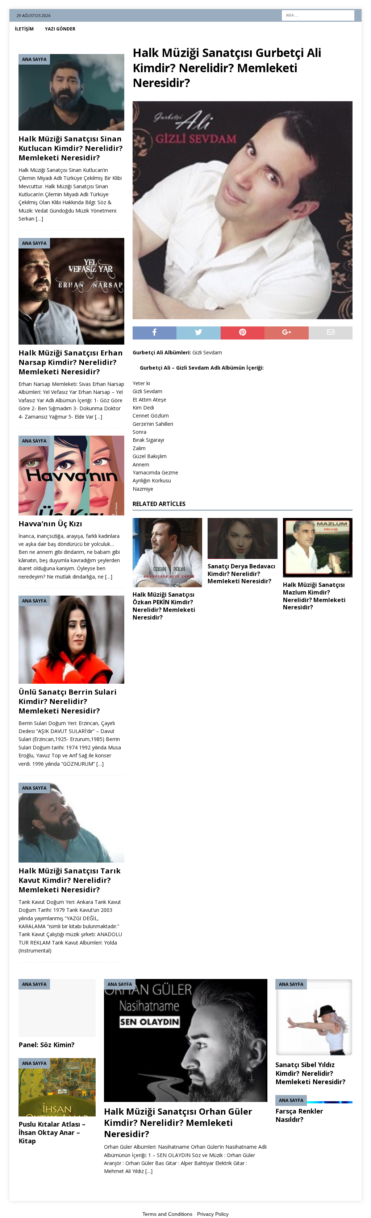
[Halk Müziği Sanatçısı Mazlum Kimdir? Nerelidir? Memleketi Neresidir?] (318, 547)
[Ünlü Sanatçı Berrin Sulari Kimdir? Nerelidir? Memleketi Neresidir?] (71, 640)
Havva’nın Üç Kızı (50, 523)
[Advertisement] (243, 681)
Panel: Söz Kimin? (46, 1044)
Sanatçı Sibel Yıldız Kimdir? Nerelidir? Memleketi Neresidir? (310, 1073)
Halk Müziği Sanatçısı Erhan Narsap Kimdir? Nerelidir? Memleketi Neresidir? (70, 362)
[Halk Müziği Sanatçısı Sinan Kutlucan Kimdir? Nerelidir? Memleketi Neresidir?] (71, 92)
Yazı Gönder (60, 29)
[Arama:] (318, 14)
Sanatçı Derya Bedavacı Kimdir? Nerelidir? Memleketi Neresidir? (241, 573)
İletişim (24, 29)
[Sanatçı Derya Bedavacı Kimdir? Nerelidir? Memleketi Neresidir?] (242, 538)
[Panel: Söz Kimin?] (57, 1008)
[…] (39, 218)
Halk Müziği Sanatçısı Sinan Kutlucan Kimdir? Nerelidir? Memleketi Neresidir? (70, 148)
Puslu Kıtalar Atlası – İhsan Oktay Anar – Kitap (52, 1132)
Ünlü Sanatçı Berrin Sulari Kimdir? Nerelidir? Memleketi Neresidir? (67, 701)
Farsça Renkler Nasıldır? (299, 1115)
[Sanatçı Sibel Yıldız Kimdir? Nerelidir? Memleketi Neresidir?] (314, 1018)
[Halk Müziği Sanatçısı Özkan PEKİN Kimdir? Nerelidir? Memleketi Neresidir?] (167, 552)
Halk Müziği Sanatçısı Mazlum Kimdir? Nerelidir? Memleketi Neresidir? (314, 596)
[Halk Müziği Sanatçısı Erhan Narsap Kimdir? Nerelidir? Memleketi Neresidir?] (71, 291)
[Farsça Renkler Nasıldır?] (314, 1099)
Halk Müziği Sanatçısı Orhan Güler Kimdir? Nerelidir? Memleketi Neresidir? (178, 1122)
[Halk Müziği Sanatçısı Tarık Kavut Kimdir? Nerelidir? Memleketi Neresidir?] (71, 823)
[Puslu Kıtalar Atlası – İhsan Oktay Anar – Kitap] (57, 1087)
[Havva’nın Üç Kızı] (71, 475)
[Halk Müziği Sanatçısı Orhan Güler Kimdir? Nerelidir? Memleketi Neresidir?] (185, 1040)
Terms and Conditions (167, 1214)
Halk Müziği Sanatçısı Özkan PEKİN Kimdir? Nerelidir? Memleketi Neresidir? (164, 606)
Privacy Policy (213, 1214)
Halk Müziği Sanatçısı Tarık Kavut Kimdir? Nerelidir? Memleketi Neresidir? (69, 880)
